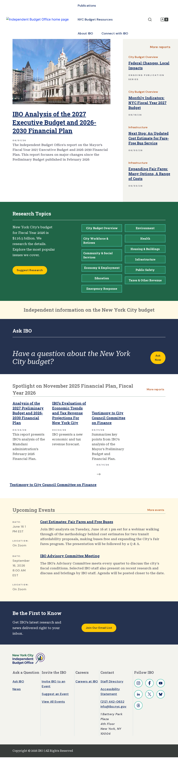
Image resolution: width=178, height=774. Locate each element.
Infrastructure (137, 127)
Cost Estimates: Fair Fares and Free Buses (76, 521)
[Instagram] (138, 683)
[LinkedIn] (138, 694)
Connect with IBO (115, 33)
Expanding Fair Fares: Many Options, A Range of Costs (149, 174)
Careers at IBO (86, 681)
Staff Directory (111, 681)
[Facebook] (149, 683)
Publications (87, 5)
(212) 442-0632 (112, 702)
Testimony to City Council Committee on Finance (108, 418)
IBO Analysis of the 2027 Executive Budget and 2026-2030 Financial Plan (54, 122)
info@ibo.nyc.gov (113, 706)
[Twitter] (149, 694)
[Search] (150, 19)
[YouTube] (160, 683)
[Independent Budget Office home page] (37, 19)
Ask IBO (18, 681)
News (17, 689)
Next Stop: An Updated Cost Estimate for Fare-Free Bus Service (148, 138)
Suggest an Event (55, 694)
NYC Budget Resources (95, 19)
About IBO (85, 33)
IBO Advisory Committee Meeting (70, 556)
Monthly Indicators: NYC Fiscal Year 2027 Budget (147, 103)
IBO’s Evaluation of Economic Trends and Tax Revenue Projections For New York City (69, 413)
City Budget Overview (143, 57)
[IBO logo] (29, 658)
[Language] (164, 19)
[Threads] (138, 705)
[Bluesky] (160, 694)
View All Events (53, 702)
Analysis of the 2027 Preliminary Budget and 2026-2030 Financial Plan (28, 413)
